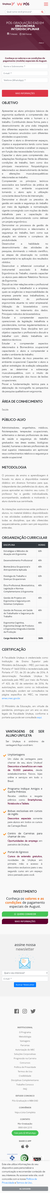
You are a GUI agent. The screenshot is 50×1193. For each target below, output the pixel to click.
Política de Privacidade (25, 1067)
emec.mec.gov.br (11, 698)
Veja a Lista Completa (25, 1112)
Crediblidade (25, 1075)
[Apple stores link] (22, 1147)
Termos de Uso (25, 1071)
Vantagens (25, 1041)
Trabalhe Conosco (25, 1084)
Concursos (25, 1062)
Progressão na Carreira (25, 1058)
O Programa (25, 1032)
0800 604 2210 (25, 1127)
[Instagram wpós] (24, 1012)
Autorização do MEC (25, 1049)
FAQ (25, 1089)
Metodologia (25, 1036)
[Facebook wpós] (16, 1012)
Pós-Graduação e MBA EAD (25, 1100)
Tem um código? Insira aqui (25, 86)
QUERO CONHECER (26, 914)
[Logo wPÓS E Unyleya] (14, 4)
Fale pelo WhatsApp (25, 1133)
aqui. (39, 717)
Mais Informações (25, 921)
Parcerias (25, 1045)
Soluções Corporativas (25, 1054)
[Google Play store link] (27, 1147)
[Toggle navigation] (46, 4)
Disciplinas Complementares (25, 1080)
